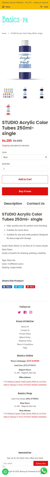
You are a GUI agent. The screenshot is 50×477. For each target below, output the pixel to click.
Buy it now (25, 191)
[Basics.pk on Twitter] (19, 313)
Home (4, 33)
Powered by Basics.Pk (37, 471)
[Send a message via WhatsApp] (44, 471)
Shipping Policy (25, 341)
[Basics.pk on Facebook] (25, 313)
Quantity (6, 163)
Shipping (5, 145)
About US (25, 326)
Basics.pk (23, 471)
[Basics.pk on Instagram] (30, 313)
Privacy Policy (25, 333)
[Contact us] (5, 471)
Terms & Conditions (25, 344)
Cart (46, 7)
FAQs (25, 348)
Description (13, 203)
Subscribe (41, 463)
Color (4, 152)
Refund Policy (25, 337)
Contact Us (36, 203)
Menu (7, 7)
